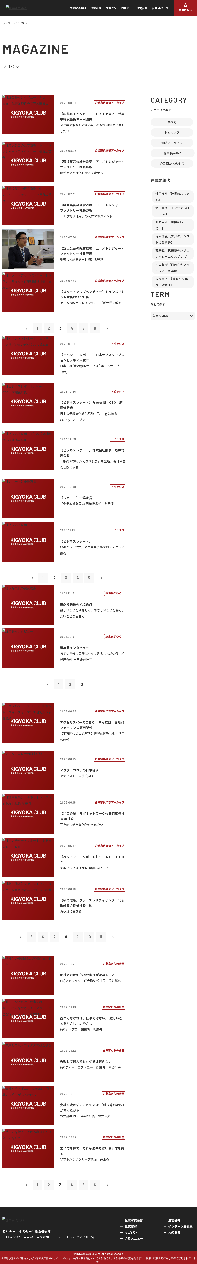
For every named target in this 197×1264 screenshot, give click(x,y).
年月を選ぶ (160, 315)
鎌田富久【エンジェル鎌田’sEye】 (172, 210)
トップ (6, 23)
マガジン (111, 8)
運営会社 (142, 8)
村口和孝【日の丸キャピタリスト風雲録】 (172, 267)
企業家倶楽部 (78, 8)
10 (89, 936)
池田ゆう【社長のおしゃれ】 (172, 196)
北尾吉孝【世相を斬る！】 (169, 225)
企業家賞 (95, 8)
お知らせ (126, 8)
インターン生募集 (180, 1226)
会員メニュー (134, 1238)
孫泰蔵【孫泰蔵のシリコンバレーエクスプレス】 (172, 253)
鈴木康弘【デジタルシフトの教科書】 (172, 239)
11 (100, 936)
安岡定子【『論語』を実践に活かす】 (171, 281)
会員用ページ (160, 8)
